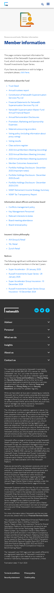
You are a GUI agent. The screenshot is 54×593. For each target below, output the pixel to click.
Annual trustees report (19, 90)
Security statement (12, 577)
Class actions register (18, 145)
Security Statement (15, 380)
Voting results (15, 141)
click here (24, 72)
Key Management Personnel (21, 211)
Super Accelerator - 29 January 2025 (25, 269)
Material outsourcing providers (22, 129)
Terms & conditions (12, 573)
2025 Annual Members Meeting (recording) (28, 150)
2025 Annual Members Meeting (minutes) (27, 154)
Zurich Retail (14, 248)
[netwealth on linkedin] (36, 310)
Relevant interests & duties (21, 216)
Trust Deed (14, 86)
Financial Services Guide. (38, 516)
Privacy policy (29, 573)
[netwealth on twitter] (42, 310)
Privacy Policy (42, 378)
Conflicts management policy (22, 207)
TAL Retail (13, 244)
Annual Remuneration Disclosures (24, 117)
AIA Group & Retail (17, 239)
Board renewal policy (18, 225)
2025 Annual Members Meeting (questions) (28, 159)
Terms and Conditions (25, 378)
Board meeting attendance (21, 220)
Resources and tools (12, 37)
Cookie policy (29, 577)
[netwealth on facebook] (47, 310)
